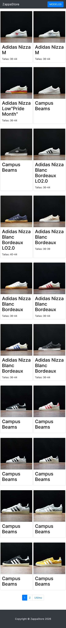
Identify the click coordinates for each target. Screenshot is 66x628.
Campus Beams (44, 105)
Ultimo (38, 597)
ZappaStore (10, 4)
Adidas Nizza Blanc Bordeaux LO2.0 (49, 173)
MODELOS (55, 4)
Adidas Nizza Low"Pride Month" (16, 108)
